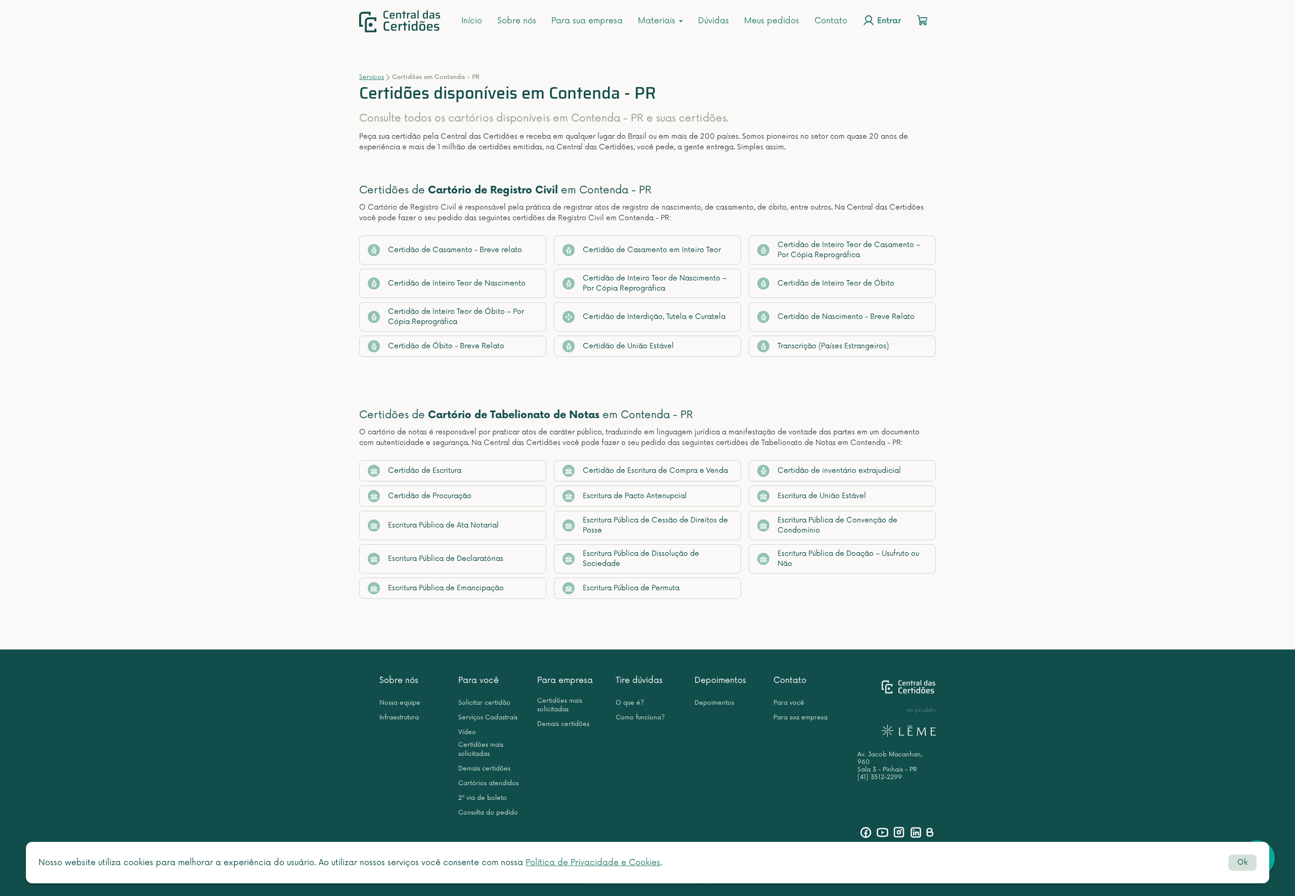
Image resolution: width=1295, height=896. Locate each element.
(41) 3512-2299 (879, 777)
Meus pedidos (771, 21)
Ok (1242, 862)
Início (471, 21)
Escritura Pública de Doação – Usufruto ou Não (848, 558)
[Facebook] (865, 832)
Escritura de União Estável (822, 496)
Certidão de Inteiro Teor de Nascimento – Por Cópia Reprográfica (654, 283)
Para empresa (565, 680)
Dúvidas (713, 21)
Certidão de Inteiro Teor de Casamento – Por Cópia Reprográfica (849, 249)
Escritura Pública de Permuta (631, 588)
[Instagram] (899, 832)
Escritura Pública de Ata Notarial (443, 525)
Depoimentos (720, 680)
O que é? (630, 703)
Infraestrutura (399, 717)
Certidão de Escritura (424, 470)
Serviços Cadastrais (487, 717)
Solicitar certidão (484, 703)
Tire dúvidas (639, 680)
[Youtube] (882, 832)
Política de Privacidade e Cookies (593, 863)
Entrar (888, 21)
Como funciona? (640, 717)
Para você (478, 680)
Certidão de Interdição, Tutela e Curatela (654, 316)
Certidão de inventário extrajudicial (839, 470)
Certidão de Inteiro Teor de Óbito (836, 283)
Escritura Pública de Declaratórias (445, 558)
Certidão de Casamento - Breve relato (455, 250)
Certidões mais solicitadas (480, 749)
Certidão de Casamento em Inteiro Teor (652, 250)
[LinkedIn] (916, 832)
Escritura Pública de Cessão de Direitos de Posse (655, 525)
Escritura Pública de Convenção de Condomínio (837, 525)
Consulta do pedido (488, 813)
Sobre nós (516, 21)
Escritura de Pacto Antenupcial (635, 496)
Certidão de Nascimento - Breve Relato (846, 316)
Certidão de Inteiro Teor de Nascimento (457, 283)
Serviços (371, 77)
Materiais (658, 21)
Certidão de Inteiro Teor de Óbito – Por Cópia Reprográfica (456, 316)
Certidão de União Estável (628, 346)
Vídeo (467, 732)
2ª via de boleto (482, 798)
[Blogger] (929, 832)
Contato (830, 21)
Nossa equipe (399, 703)
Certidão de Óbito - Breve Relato (446, 346)
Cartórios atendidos (488, 783)
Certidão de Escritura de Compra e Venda (655, 470)
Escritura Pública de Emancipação (446, 588)
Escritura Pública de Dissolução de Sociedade (641, 558)
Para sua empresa (587, 21)
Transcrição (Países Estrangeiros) (833, 346)
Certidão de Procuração (429, 496)
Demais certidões (484, 768)
